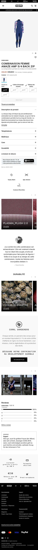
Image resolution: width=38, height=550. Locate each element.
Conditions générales (16, 543)
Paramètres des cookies (7, 547)
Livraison (4, 495)
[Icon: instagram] (7, 538)
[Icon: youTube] (2, 538)
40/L (32, 90)
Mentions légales (5, 543)
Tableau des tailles (31, 85)
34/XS (5, 90)
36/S (14, 90)
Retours (3, 499)
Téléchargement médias (26, 514)
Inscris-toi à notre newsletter (11, 525)
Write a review (6, 425)
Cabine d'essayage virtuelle (18, 85)
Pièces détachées (24, 499)
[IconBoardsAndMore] (2, 486)
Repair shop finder (6, 514)
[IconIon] (3, 1)
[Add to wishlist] (35, 57)
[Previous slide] (31, 195)
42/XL (5, 95)
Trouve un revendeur (8, 104)
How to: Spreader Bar (25, 501)
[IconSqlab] (25, 1)
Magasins (4, 512)
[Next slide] (35, 195)
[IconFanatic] (17, 1)
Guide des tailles (24, 495)
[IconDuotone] (11, 1)
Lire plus (4, 125)
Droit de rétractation (21, 545)
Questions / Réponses (7, 505)
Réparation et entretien (25, 497)
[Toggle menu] (3, 6)
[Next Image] (35, 53)
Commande (4, 497)
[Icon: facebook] (5, 538)
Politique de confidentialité (8, 545)
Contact (3, 503)
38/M (23, 90)
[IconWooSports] (35, 1)
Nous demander (5, 492)
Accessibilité (30, 545)
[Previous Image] (33, 53)
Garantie (3, 501)
